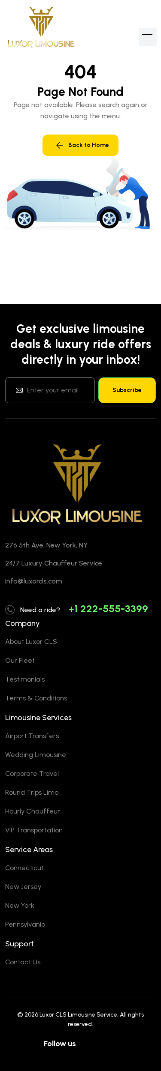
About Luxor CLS (31, 641)
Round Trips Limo (31, 792)
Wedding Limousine (35, 755)
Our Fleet (20, 660)
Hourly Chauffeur (32, 811)
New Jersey (23, 887)
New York (19, 905)
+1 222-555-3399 (108, 608)
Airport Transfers (32, 736)
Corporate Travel (32, 773)
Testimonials (25, 679)
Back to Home (88, 145)
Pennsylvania (25, 924)
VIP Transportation (34, 830)
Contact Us (22, 962)
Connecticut (24, 868)
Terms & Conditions (36, 698)
